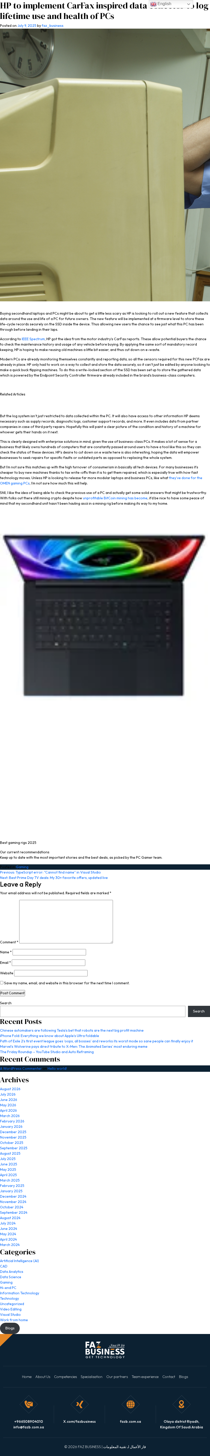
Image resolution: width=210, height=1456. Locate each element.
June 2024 (8, 1228)
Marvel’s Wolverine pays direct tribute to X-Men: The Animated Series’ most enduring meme (74, 1046)
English (163, 4)
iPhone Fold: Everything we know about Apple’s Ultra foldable (49, 1035)
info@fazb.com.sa (28, 1427)
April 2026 (8, 1110)
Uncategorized (12, 1303)
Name (6, 952)
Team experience (145, 1376)
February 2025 (12, 1185)
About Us (42, 1376)
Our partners (117, 1376)
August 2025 (10, 1153)
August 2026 (10, 1089)
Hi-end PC (8, 1287)
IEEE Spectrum (33, 339)
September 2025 (13, 1148)
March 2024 (10, 1244)
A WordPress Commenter (21, 1068)
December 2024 (13, 1196)
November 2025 (13, 1137)
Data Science (10, 1277)
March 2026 (10, 1115)
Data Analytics (11, 1271)
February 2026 (12, 1121)
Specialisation (91, 1376)
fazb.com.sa (130, 1421)
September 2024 (13, 1212)
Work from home (14, 1320)
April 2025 (8, 1175)
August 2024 (10, 1218)
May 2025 (8, 1169)
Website (6, 973)
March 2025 (10, 1180)
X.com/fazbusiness (79, 1421)
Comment (9, 942)
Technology (9, 1298)
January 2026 (11, 1126)
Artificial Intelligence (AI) (19, 1261)
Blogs (183, 1376)
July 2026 (8, 1094)
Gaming (22, 867)
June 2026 (8, 1099)
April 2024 (8, 1239)
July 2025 (8, 1158)
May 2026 (8, 1105)
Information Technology (19, 1293)
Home (27, 1376)
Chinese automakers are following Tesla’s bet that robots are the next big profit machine (72, 1030)
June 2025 (8, 1164)
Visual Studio (10, 1314)
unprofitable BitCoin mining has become (115, 498)
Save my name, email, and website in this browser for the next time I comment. (67, 983)
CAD (3, 1266)
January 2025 (11, 1191)
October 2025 (11, 1142)
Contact (168, 1376)
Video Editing (11, 1309)
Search (6, 1003)
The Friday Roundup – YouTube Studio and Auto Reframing (47, 1052)
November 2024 (13, 1201)
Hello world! (57, 1068)
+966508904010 (28, 1421)
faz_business (53, 25)
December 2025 (13, 1132)
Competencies (65, 1376)
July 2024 (8, 1223)
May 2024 (8, 1234)
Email (5, 962)
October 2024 (11, 1207)
